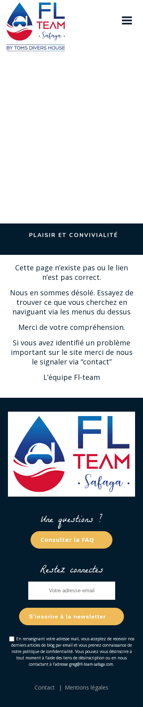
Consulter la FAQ (67, 539)
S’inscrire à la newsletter (67, 616)
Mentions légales (86, 687)
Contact (45, 687)
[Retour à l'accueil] (41, 20)
